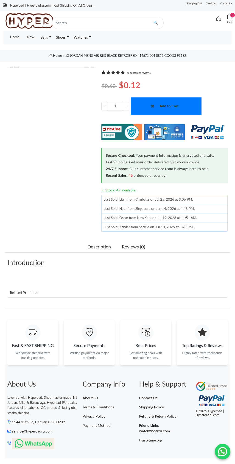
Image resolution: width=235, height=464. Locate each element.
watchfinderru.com (154, 431)
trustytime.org (150, 440)
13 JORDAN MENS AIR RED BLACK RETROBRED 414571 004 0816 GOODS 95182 (125, 55)
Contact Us (226, 3)
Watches (81, 37)
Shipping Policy (151, 407)
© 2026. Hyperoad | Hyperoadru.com (210, 413)
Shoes (61, 37)
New (30, 37)
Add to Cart (169, 106)
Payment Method (97, 425)
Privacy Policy (94, 416)
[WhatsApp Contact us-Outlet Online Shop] (222, 451)
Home (15, 37)
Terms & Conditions (98, 407)
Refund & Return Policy (157, 416)
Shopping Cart (194, 3)
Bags (44, 37)
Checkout (211, 3)
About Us (90, 398)
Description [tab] (99, 247)
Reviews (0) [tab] (133, 247)
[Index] (218, 19)
